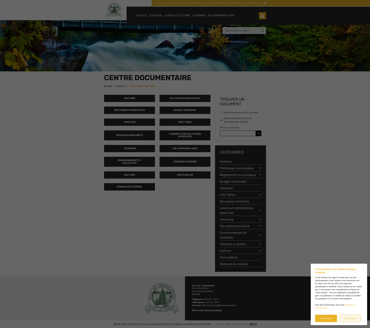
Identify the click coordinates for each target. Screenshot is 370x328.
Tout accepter (326, 318)
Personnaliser (350, 318)
